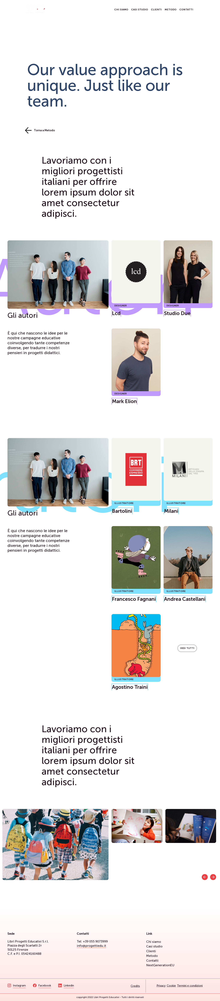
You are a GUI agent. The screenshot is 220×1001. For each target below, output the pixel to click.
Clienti (156, 9)
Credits (135, 986)
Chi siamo (121, 9)
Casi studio (139, 9)
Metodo (170, 9)
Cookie (171, 985)
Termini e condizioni (190, 985)
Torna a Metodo (44, 130)
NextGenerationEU (160, 965)
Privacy (161, 985)
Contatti (186, 9)
